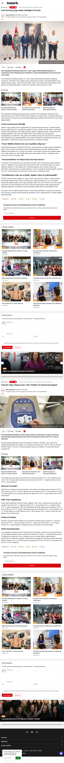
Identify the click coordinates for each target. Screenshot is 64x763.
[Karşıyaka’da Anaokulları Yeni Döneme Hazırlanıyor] (32, 101)
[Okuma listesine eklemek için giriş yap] (24, 67)
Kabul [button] (18, 758)
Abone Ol (32, 217)
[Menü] (2, 3)
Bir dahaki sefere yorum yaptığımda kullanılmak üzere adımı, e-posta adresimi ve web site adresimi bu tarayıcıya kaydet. (31, 343)
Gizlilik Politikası (7, 758)
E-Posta (35, 336)
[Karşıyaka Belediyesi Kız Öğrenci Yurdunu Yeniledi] (11, 101)
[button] (16, 7)
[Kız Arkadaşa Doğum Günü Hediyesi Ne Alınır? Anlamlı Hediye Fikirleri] (32, 363)
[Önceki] (2, 363)
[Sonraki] (61, 363)
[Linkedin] (37, 732)
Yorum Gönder (7, 347)
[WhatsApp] (32, 732)
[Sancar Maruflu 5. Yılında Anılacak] (16, 295)
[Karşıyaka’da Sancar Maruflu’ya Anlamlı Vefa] (47, 269)
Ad (3, 336)
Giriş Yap (17, 347)
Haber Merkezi (10, 15)
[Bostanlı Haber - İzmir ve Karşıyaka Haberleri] (13, 3)
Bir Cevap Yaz (7, 315)
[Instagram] (27, 732)
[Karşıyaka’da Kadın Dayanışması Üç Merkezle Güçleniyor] (47, 295)
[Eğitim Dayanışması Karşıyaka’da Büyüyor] (53, 101)
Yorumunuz (10, 322)
